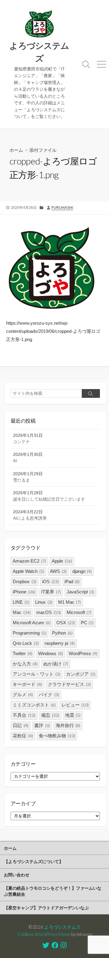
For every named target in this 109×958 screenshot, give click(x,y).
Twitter (22, 653)
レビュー (75, 704)
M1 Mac (69, 602)
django (82, 571)
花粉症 (23, 735)
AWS (58, 571)
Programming (29, 632)
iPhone (24, 591)
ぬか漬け (55, 663)
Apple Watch (28, 571)
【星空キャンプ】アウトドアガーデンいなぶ (46, 907)
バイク (49, 694)
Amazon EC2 (29, 560)
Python (62, 632)
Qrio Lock (26, 643)
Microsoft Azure (32, 622)
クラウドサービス (69, 684)
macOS (48, 612)
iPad (72, 581)
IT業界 (51, 591)
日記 (20, 725)
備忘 (50, 715)
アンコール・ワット (36, 674)
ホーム (16, 150)
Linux (43, 602)
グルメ (23, 694)
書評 (42, 725)
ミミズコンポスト (34, 704)
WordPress (83, 653)
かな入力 (25, 663)
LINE (21, 602)
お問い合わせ (16, 874)
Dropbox (24, 581)
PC (87, 622)
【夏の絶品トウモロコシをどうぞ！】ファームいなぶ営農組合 (52, 891)
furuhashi (62, 208)
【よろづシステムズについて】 (33, 861)
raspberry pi (60, 643)
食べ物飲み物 (57, 735)
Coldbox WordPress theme (43, 934)
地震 (73, 715)
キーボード (27, 684)
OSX (65, 622)
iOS (50, 581)
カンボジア (80, 674)
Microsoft (79, 612)
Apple (62, 560)
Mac (22, 612)
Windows (50, 653)
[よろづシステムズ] (39, 24)
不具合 (24, 715)
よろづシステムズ (62, 927)
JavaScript (80, 591)
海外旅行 (68, 725)
